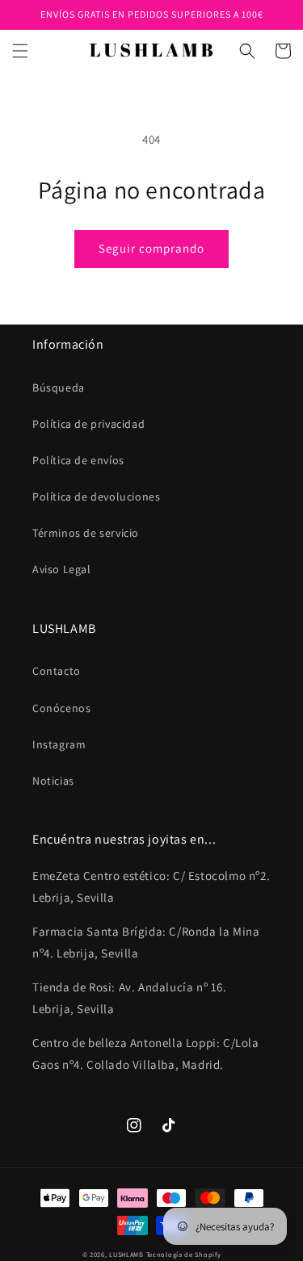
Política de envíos (78, 460)
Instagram (59, 744)
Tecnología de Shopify (183, 1254)
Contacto (56, 671)
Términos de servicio (85, 533)
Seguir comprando (151, 248)
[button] (20, 51)
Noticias (53, 780)
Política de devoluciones (96, 496)
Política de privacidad (88, 424)
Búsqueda (58, 387)
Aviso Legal (61, 569)
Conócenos (61, 708)
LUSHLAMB (126, 1254)
